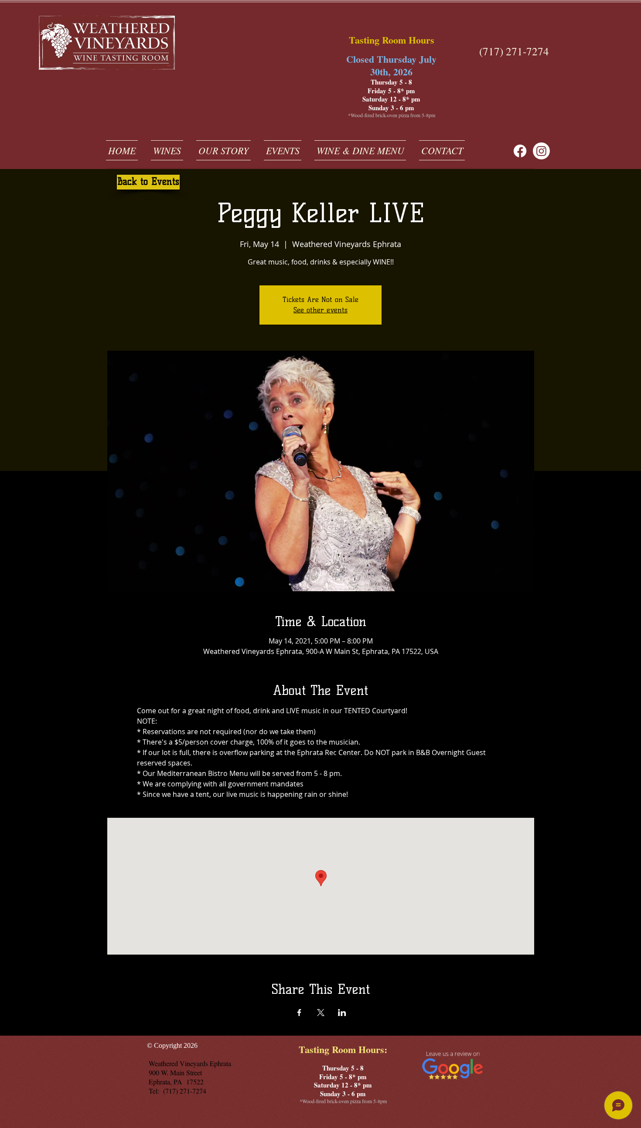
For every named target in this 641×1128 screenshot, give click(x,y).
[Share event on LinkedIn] (342, 1012)
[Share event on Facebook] (299, 1012)
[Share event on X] (321, 1012)
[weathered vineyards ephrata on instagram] (541, 150)
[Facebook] (519, 150)
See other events (320, 310)
